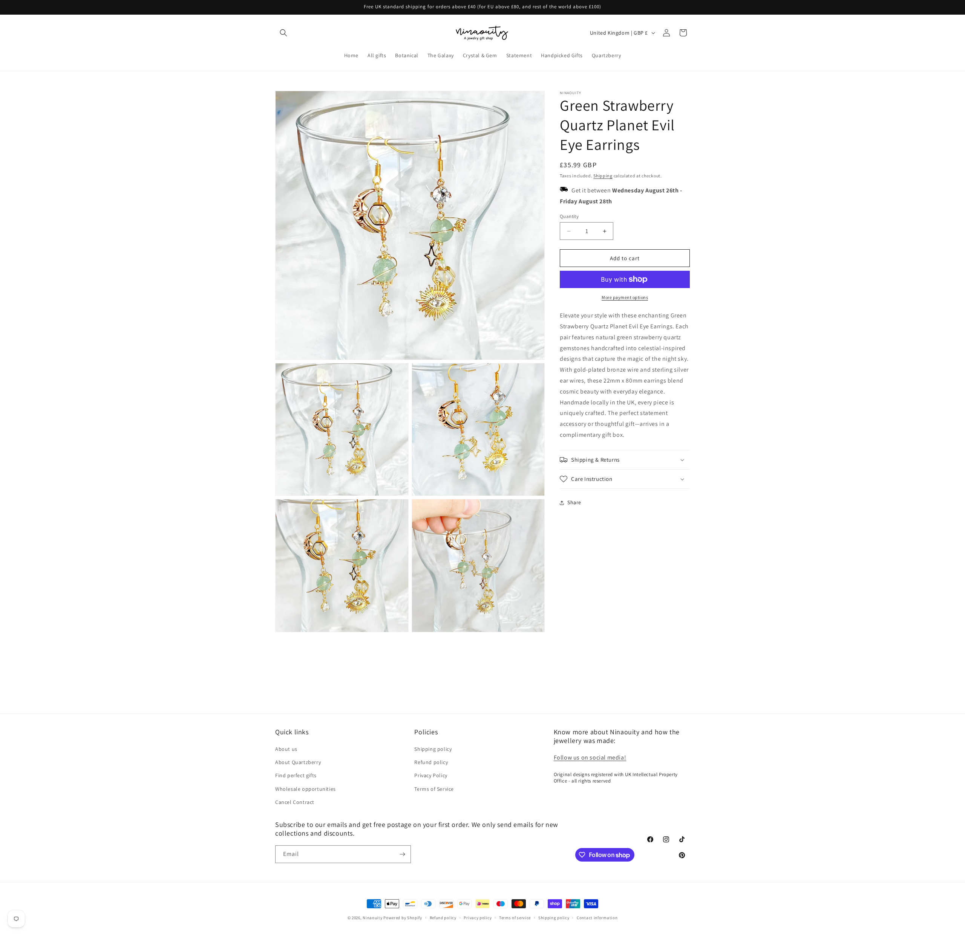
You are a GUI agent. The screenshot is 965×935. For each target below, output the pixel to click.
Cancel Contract (294, 802)
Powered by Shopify (402, 917)
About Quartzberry (298, 762)
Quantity (569, 216)
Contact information (597, 917)
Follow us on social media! (590, 757)
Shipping (603, 175)
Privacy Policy (430, 775)
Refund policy (431, 762)
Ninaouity (372, 917)
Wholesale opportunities (305, 789)
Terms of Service (434, 789)
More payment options (625, 297)
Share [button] (574, 502)
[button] (283, 32)
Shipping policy (433, 749)
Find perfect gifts (296, 775)
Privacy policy (478, 917)
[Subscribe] (402, 854)
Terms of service (515, 917)
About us (286, 749)
